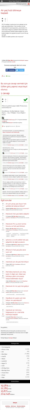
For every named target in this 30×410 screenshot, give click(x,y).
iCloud (3, 375)
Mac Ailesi (10, 60)
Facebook (11, 70)
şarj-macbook (9, 306)
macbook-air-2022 (10, 294)
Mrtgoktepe (25, 281)
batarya (12, 236)
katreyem (22, 60)
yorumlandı (21, 144)
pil (18, 234)
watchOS (4, 361)
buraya (11, 338)
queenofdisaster (9, 318)
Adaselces (26, 302)
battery (7, 236)
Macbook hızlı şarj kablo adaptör (17, 214)
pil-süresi (23, 234)
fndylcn (13, 264)
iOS (3, 351)
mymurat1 (26, 290)
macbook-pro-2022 (20, 294)
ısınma (8, 234)
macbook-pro (15, 233)
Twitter (21, 70)
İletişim (15, 402)
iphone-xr (8, 258)
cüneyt (10, 119)
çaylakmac (8, 217)
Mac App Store (6, 370)
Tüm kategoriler (6, 347)
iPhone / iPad (17, 244)
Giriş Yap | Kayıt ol (15, 1)
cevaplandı (4, 121)
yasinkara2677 (26, 208)
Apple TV (4, 363)
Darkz (27, 254)
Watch (3, 358)
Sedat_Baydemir (9, 230)
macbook (8, 233)
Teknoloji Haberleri (21, 406)
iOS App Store (5, 368)
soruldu (13, 61)
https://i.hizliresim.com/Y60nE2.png (11, 132)
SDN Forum (13, 406)
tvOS (3, 365)
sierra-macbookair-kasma (12, 322)
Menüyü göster (21, 4)
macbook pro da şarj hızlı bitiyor (17, 262)
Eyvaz (27, 244)
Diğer (3, 377)
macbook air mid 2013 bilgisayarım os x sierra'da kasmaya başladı (15, 312)
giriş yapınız (12, 86)
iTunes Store (5, 372)
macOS (4, 356)
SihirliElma (7, 406)
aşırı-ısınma (13, 234)
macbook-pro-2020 (24, 233)
